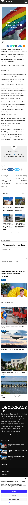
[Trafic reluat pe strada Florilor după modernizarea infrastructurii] (20, 201)
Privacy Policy (17, 502)
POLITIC (3, 307)
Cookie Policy (10, 502)
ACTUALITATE (14, 10)
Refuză (14, 495)
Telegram (13, 154)
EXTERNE (3, 330)
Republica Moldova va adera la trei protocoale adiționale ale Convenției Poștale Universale (21, 182)
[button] (26, 479)
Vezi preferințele (14, 499)
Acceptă (14, 491)
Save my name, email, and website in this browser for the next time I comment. (13, 273)
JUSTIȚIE (5, 474)
